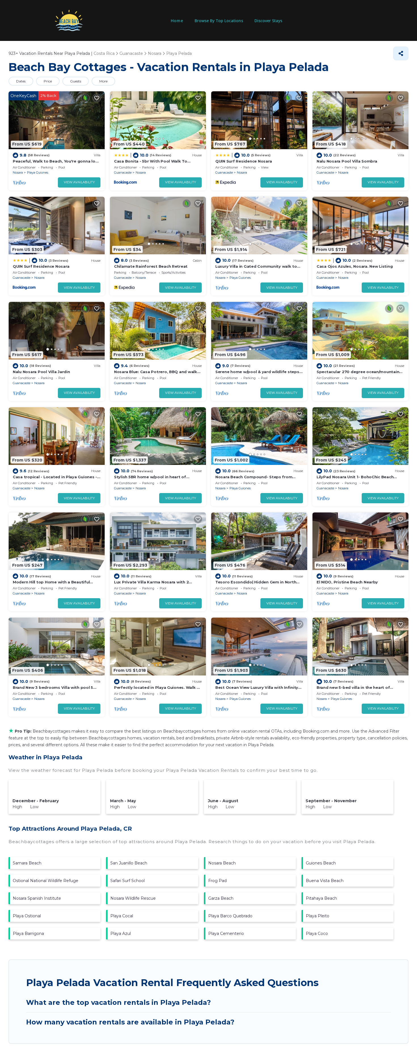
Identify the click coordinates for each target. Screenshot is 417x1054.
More (103, 81)
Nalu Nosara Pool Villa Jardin (41, 371)
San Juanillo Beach (128, 863)
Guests (75, 81)
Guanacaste (123, 172)
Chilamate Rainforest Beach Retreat (151, 266)
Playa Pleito (317, 915)
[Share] (400, 53)
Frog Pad (217, 880)
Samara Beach (27, 863)
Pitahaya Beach (321, 898)
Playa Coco (317, 933)
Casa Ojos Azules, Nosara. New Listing (355, 266)
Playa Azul (120, 933)
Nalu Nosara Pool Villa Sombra (347, 161)
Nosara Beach (222, 863)
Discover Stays (268, 20)
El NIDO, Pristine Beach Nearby (347, 582)
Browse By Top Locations (219, 20)
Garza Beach (220, 898)
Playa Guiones (37, 172)
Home (177, 20)
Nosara (18, 172)
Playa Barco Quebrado (230, 915)
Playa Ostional (27, 915)
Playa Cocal (121, 915)
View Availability (79, 182)
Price (48, 81)
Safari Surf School (127, 880)
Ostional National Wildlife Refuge (45, 880)
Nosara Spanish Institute (37, 898)
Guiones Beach (321, 863)
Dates (21, 81)
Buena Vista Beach (325, 880)
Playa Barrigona (28, 933)
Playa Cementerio (226, 933)
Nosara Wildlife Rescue (133, 898)
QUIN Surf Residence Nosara (243, 161)
